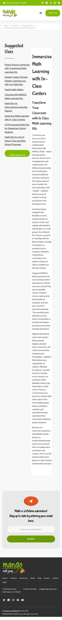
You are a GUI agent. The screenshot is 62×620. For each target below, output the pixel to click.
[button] (40, 13)
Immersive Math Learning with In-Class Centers (17, 118)
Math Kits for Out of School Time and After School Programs (15, 141)
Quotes (47, 578)
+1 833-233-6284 (29, 589)
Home (6, 25)
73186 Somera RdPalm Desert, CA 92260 (11, 590)
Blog (39, 578)
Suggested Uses (27, 25)
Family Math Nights (14, 89)
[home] (9, 13)
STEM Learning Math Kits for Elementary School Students (17, 128)
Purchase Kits (17, 155)
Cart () (53, 13)
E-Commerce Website (10, 611)
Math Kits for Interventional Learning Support (16, 107)
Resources (24, 578)
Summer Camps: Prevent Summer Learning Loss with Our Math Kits (16, 81)
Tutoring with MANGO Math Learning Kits (16, 96)
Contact (55, 578)
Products (15, 25)
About (33, 578)
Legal (4, 582)
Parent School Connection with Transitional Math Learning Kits (17, 68)
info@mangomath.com (48, 589)
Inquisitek (25, 611)
